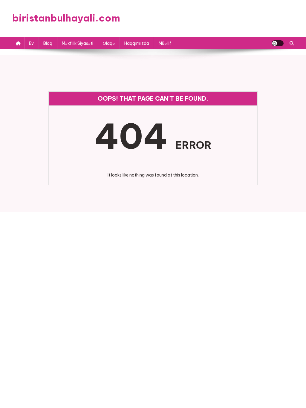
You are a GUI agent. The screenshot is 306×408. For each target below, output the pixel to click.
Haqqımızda (136, 43)
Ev (31, 43)
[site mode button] (278, 43)
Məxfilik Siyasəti (77, 43)
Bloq (47, 43)
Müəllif (165, 43)
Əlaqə (109, 43)
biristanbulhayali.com (66, 18)
